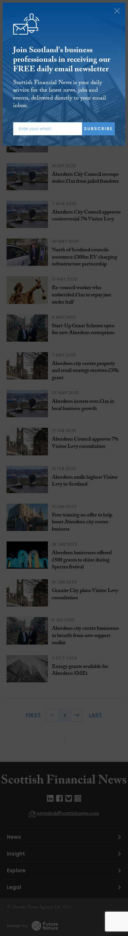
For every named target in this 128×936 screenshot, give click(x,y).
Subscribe (98, 128)
